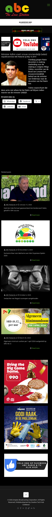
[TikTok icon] (29, 508)
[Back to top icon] (26, 494)
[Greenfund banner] (26, 449)
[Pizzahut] (26, 403)
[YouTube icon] (23, 508)
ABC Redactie (11, 205)
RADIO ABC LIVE (27, 30)
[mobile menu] (48, 5)
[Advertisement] (26, 141)
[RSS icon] (34, 508)
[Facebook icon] (21, 508)
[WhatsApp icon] (18, 508)
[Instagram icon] (26, 508)
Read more (36, 215)
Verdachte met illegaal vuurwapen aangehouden (21, 298)
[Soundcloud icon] (31, 508)
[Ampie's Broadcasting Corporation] (19, 9)
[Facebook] (26, 476)
